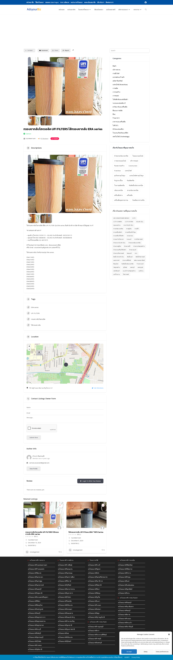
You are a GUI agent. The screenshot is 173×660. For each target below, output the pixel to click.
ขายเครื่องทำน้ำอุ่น (130, 232)
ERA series (35, 307)
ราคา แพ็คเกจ (64, 2)
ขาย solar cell (128, 225)
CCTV (134, 218)
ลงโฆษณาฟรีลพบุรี (34, 613)
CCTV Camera (117, 222)
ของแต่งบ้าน (116, 225)
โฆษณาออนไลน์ (137, 156)
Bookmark (45, 50)
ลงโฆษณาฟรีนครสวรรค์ (36, 585)
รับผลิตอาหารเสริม (138, 200)
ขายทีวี (137, 229)
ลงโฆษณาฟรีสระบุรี (34, 629)
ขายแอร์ (129, 239)
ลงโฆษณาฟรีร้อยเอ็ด (65, 601)
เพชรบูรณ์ (140, 267)
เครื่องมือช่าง (118, 195)
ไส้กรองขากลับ (36, 325)
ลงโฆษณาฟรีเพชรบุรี (95, 643)
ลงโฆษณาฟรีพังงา (94, 589)
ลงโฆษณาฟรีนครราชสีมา (66, 577)
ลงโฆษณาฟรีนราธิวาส (95, 581)
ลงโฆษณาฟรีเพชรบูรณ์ (35, 609)
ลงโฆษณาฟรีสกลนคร (65, 609)
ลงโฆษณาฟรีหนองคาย (65, 613)
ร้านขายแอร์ (140, 264)
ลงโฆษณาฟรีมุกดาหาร (65, 593)
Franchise (117, 171)
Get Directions (98, 388)
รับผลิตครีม (130, 180)
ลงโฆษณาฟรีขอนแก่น (65, 569)
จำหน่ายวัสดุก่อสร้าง (139, 246)
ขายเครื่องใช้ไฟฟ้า (118, 236)
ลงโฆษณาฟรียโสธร (64, 597)
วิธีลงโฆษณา (39, 2)
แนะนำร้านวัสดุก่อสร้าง (129, 271)
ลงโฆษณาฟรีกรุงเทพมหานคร (37, 565)
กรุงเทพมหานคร (31, 138)
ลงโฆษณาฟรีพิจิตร (34, 601)
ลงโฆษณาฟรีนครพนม (65, 573)
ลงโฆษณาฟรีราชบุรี (94, 639)
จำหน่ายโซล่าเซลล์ (118, 253)
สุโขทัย (125, 267)
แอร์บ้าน (141, 271)
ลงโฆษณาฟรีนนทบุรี (34, 589)
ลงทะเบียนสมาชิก (90, 2)
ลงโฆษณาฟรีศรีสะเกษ (65, 605)
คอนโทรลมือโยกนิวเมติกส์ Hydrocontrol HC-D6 (85, 533)
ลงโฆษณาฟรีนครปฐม (35, 581)
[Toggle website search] (145, 9)
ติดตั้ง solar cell (118, 257)
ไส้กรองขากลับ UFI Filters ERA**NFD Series (42, 532)
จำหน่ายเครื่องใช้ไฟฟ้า (119, 250)
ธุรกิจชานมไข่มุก (119, 176)
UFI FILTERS (35, 313)
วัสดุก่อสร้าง (116, 267)
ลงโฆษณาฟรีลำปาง (124, 573)
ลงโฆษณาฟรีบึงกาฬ (64, 581)
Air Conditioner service (121, 218)
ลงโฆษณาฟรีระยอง (124, 619)
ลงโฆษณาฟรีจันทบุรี (124, 602)
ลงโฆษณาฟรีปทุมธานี (35, 593)
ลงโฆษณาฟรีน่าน (123, 593)
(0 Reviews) (44, 138)
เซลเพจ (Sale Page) (52, 2)
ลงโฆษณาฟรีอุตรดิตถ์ (125, 589)
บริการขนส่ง (134, 161)
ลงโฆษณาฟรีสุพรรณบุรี (35, 637)
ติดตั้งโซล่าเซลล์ (140, 257)
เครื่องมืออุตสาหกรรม (121, 200)
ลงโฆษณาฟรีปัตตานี (94, 585)
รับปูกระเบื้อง (118, 180)
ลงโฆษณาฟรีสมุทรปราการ (36, 617)
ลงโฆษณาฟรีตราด (124, 615)
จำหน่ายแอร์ (132, 250)
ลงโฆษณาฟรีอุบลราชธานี (66, 629)
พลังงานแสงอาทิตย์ (139, 260)
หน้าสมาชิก (30, 2)
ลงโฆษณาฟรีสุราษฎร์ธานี (96, 617)
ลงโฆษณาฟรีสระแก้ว (125, 623)
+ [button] (29, 346)
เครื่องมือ (130, 195)
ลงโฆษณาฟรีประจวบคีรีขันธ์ (97, 635)
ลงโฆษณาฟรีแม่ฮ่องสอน (126, 585)
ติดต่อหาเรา (110, 2)
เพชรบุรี (132, 267)
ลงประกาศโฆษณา (77, 2)
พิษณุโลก (115, 264)
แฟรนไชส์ (128, 171)
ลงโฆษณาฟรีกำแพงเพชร (36, 569)
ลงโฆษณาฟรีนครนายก (35, 577)
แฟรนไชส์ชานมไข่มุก (136, 176)
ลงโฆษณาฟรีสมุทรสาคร (36, 625)
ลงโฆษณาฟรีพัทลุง (94, 593)
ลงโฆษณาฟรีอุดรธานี (65, 625)
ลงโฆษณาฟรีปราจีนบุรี (125, 627)
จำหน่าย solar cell (119, 243)
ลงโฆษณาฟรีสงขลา (94, 609)
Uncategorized (34, 550)
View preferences (162, 652)
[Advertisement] (86, 29)
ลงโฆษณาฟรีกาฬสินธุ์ (65, 565)
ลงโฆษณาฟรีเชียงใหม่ (125, 565)
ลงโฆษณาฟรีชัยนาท (34, 573)
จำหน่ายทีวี (127, 246)
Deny (145, 652)
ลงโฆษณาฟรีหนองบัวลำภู (66, 617)
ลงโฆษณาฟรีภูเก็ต (94, 597)
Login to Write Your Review (91, 481)
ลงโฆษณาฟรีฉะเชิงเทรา (126, 607)
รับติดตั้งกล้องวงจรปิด (136, 185)
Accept (129, 652)
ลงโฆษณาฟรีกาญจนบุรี (95, 627)
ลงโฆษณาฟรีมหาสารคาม (66, 589)
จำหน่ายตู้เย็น (117, 246)
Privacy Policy (136, 657)
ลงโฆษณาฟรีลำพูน (124, 577)
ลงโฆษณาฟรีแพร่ (123, 581)
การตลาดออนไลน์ (120, 161)
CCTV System (129, 222)
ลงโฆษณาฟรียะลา (94, 601)
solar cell (139, 222)
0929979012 (32, 543)
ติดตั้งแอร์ (130, 257)
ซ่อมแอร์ (129, 253)
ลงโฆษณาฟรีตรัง (93, 573)
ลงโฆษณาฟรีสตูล (93, 613)
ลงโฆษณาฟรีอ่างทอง (35, 645)
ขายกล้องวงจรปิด (132, 190)
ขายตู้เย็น (128, 229)
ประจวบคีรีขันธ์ (127, 260)
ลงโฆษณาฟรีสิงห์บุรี (34, 633)
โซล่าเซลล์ (126, 274)
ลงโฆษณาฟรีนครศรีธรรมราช (97, 577)
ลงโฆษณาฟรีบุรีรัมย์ (64, 585)
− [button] (29, 349)
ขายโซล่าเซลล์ (138, 239)
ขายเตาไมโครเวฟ (118, 239)
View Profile (33, 469)
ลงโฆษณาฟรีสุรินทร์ (64, 641)
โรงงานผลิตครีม (119, 185)
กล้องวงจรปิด (118, 190)
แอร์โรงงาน (116, 274)
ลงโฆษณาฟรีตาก (93, 631)
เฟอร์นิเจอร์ (116, 271)
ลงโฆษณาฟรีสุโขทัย (34, 641)
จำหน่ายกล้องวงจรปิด (121, 156)
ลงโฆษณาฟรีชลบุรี (124, 611)
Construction (133, 166)
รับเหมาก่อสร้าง (119, 166)
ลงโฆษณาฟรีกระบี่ (94, 565)
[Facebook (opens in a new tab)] (145, 2)
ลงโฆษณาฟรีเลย (63, 633)
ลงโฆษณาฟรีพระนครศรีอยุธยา (38, 597)
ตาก (136, 253)
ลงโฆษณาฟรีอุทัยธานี (35, 649)
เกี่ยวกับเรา (100, 2)
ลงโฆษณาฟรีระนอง (94, 605)
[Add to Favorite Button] (59, 505)
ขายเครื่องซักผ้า (117, 232)
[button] (169, 634)
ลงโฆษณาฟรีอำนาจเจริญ (66, 621)
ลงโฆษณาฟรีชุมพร (94, 569)
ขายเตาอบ (130, 236)
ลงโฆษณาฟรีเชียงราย (125, 569)
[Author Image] (59, 528)
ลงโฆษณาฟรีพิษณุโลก (35, 605)
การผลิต (70, 552)
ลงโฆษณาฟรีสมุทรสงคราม (36, 621)
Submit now (34, 437)
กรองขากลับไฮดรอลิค (38, 319)
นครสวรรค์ (116, 260)
